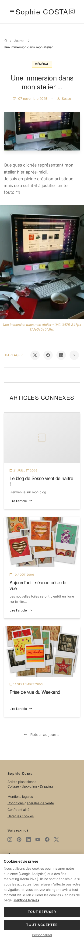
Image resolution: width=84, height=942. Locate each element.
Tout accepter (42, 925)
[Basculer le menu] (12, 11)
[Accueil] (5, 40)
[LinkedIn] (28, 839)
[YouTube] (37, 839)
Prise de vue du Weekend (35, 691)
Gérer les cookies (20, 816)
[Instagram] (72, 11)
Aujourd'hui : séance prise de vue (38, 585)
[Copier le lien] (74, 355)
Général (42, 64)
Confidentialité (18, 810)
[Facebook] (47, 839)
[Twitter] (56, 839)
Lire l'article (18, 501)
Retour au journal (45, 734)
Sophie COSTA (42, 12)
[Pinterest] (19, 839)
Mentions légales (20, 796)
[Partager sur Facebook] (48, 355)
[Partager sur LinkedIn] (61, 355)
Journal (19, 41)
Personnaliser (42, 935)
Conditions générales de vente (30, 803)
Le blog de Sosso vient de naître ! (41, 481)
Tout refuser (42, 912)
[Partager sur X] (35, 355)
